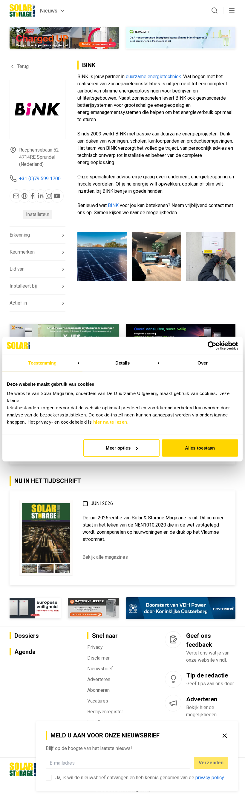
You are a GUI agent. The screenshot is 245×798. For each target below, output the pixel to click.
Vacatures (97, 701)
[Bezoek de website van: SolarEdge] (64, 38)
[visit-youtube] (57, 196)
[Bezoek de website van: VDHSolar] (180, 608)
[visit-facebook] (32, 196)
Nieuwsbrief (100, 669)
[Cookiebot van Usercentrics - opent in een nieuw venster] (212, 345)
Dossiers (26, 635)
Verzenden (211, 762)
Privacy (95, 647)
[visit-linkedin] (40, 196)
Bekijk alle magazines (105, 557)
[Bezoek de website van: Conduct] (35, 608)
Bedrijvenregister (105, 711)
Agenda (25, 651)
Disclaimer (98, 658)
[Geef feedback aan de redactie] (173, 639)
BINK (113, 205)
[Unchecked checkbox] (49, 778)
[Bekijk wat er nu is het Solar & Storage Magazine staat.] (46, 538)
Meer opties (118, 447)
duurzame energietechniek (153, 76)
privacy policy (209, 777)
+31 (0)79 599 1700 (40, 178)
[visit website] (24, 196)
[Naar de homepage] (22, 10)
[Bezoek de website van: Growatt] (180, 38)
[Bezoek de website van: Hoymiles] (180, 334)
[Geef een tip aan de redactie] (173, 679)
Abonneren (98, 690)
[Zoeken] (214, 10)
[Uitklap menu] (231, 10)
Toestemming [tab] (42, 362)
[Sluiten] (224, 735)
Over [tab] (202, 362)
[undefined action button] (188, 763)
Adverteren (98, 679)
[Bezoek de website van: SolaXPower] (64, 335)
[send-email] (16, 196)
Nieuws (48, 10)
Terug (23, 66)
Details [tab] (122, 362)
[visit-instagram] (48, 196)
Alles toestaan (200, 447)
